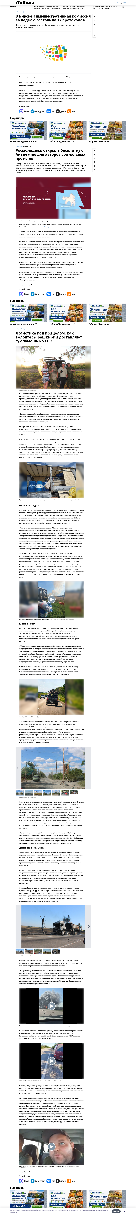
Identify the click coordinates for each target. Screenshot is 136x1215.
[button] (89, 768)
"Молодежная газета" (51, 227)
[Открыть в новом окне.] (24, 111)
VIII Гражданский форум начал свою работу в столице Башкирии (104, 7)
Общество (19, 146)
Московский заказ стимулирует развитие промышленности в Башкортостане (74, 7)
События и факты (22, 12)
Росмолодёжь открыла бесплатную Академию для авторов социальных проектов (46, 7)
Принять (116, 1211)
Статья (13, 7)
